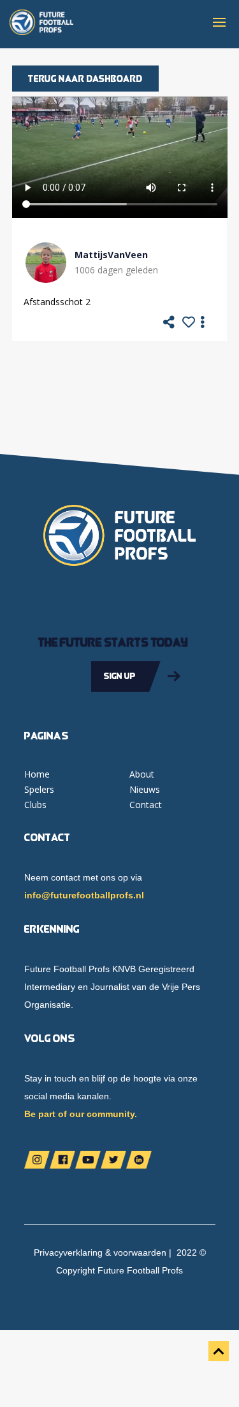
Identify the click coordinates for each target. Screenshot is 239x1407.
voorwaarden (139, 1252)
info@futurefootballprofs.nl (84, 895)
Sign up (120, 675)
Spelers (39, 789)
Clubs (35, 805)
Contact (145, 805)
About (141, 774)
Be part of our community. (80, 1114)
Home (37, 774)
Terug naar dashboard (85, 78)
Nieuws (144, 789)
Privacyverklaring (68, 1252)
